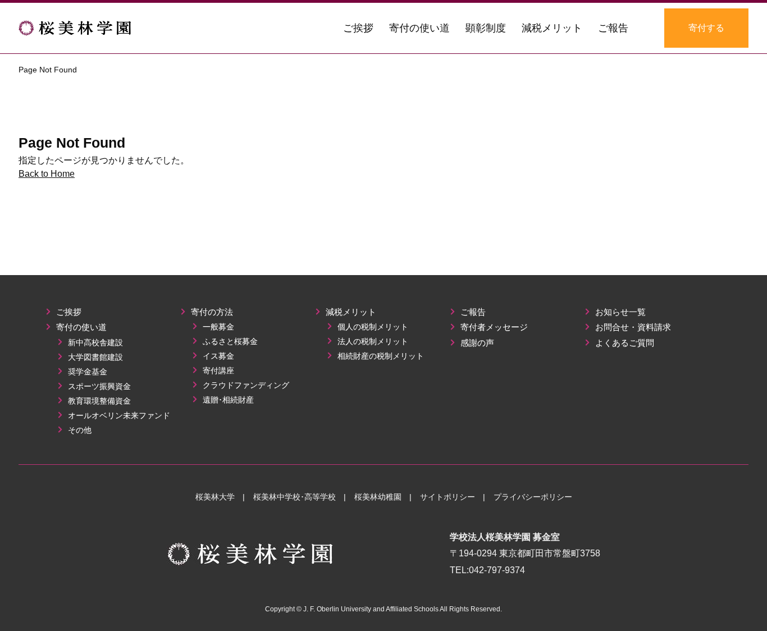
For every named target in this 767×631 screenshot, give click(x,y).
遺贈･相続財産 (227, 399)
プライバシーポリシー (533, 496)
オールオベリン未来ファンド (118, 415)
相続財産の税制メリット (379, 355)
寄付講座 (217, 370)
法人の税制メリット (371, 341)
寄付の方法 (211, 312)
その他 (79, 430)
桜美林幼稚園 (377, 496)
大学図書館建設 (94, 357)
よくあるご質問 (623, 342)
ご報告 (472, 312)
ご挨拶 (67, 312)
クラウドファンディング (244, 385)
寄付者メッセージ (493, 327)
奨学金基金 (86, 371)
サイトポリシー (447, 496)
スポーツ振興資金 (98, 386)
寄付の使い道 (80, 327)
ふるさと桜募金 (229, 341)
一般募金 (217, 326)
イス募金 (217, 355)
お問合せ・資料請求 (632, 327)
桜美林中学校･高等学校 (294, 496)
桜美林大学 (215, 496)
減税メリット (349, 312)
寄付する (706, 28)
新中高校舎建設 (94, 342)
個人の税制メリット (371, 326)
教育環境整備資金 (98, 400)
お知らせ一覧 (619, 312)
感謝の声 (476, 342)
